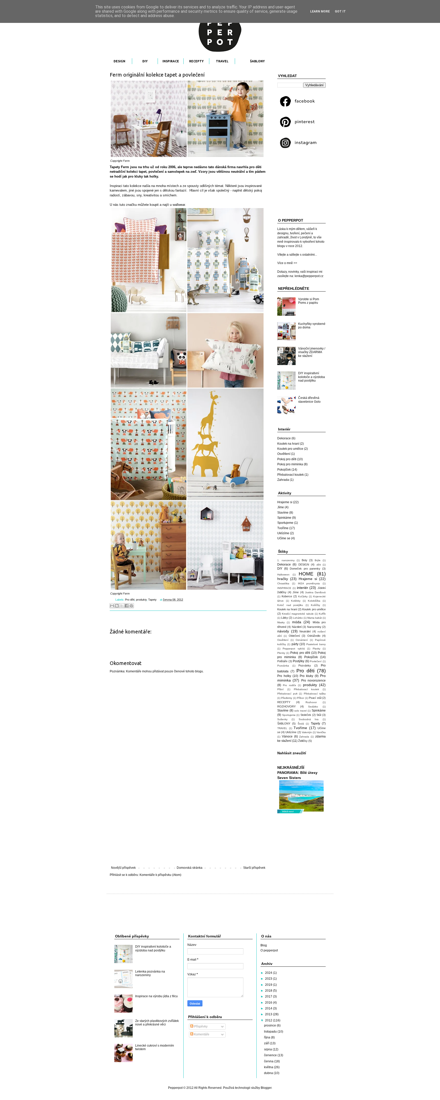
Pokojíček (284, 469)
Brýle (318, 560)
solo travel (300, 710)
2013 (269, 1014)
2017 (269, 996)
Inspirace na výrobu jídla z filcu (156, 996)
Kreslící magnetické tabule (297, 613)
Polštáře (282, 661)
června (269, 1061)
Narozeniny (314, 626)
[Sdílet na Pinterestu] (131, 605)
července (271, 1055)
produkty (141, 599)
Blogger (266, 1088)
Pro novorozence (313, 680)
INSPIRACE (170, 61)
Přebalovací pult (287, 693)
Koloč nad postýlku (290, 605)
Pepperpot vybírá (294, 648)
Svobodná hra (309, 719)
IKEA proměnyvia (309, 583)
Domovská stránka (189, 868)
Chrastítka (283, 583)
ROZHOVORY (286, 706)
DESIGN (119, 61)
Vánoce (287, 736)
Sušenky (282, 719)
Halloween (283, 574)
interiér (302, 588)
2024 (269, 973)
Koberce (287, 596)
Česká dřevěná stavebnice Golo (309, 399)
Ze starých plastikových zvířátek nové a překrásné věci (157, 1022)
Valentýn (307, 732)
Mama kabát (314, 617)
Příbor (300, 698)
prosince (270, 1025)
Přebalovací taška (315, 693)
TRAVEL (222, 61)
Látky (284, 617)
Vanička (321, 732)
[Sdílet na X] (121, 605)
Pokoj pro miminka (290, 464)
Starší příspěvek (254, 868)
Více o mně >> (287, 263)
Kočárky (303, 596)
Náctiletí (297, 626)
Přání (280, 689)
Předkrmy (286, 698)
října (267, 1037)
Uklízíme (283, 533)
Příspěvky (200, 1026)
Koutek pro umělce (290, 449)
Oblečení (294, 635)
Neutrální (305, 631)
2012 (269, 1020)
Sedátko (313, 706)
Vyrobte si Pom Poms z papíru (308, 301)
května (269, 1067)
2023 (269, 978)
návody (283, 631)
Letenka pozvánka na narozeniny (150, 973)
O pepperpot (269, 950)
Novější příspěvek (123, 868)
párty (295, 644)
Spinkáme (284, 517)
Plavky (316, 648)
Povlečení (316, 661)
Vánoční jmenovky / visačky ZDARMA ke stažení (311, 352)
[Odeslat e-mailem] (112, 605)
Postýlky (298, 661)
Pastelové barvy (316, 644)
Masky (281, 622)
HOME (306, 573)
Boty (304, 560)
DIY (145, 61)
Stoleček (305, 714)
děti (319, 564)
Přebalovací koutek (290, 474)
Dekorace (284, 438)
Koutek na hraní (288, 443)
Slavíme (282, 512)
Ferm (126, 160)
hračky (282, 579)
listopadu (271, 1031)
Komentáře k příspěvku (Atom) (160, 875)
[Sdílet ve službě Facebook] (126, 605)
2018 (269, 990)
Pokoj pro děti (286, 459)
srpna (268, 1049)
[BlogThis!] (116, 605)
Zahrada (283, 480)
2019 (269, 985)
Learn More (320, 11)
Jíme (280, 507)
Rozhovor (311, 702)
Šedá (301, 723)
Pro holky (284, 676)
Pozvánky (304, 665)
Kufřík (322, 613)
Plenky (281, 653)
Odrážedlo (313, 635)
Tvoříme (282, 528)
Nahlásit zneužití (291, 753)
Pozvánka (283, 665)
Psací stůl (315, 697)
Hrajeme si (284, 502)
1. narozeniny (286, 560)
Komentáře (201, 1034)
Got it (340, 11)
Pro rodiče (289, 685)
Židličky (303, 740)
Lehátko (298, 617)
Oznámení (302, 640)
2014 (269, 1008)
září (267, 1043)
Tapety (152, 599)
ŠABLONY (257, 61)
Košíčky (315, 605)
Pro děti (129, 599)
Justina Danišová (315, 592)
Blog (263, 945)
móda (296, 622)
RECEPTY (196, 61)
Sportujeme (285, 523)
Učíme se (283, 538)
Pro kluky (306, 676)
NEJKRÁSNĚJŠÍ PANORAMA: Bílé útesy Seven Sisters (297, 772)
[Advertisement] (188, 824)
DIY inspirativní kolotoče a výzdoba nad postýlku (311, 376)
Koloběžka (314, 600)
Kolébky (295, 600)
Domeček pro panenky (305, 568)
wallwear (179, 205)
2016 (269, 1002)
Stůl (319, 714)
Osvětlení (283, 454)
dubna (269, 1073)
